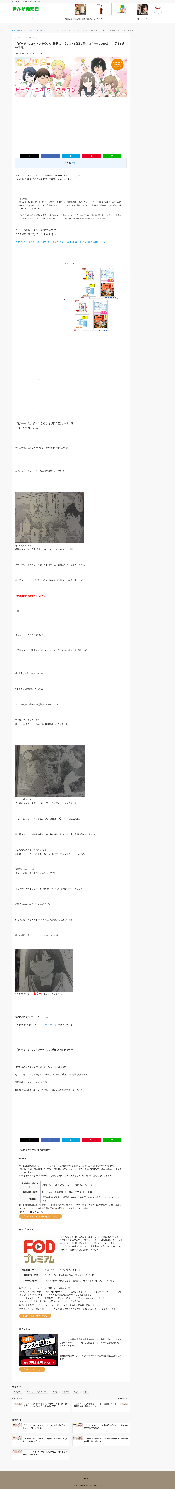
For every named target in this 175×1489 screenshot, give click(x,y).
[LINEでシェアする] (112, 156)
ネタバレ (19, 1392)
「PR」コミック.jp (32, 1369)
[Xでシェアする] (29, 156)
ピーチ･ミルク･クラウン (26, 38)
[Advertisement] (70, 122)
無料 (86, 1392)
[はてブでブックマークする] (71, 156)
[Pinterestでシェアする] (91, 1140)
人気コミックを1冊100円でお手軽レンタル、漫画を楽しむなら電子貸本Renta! (60, 242)
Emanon (98, 1485)
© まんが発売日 (79, 1485)
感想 (56, 1392)
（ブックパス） (48, 1024)
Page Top (87, 1478)
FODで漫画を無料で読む (35, 1315)
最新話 (66, 1392)
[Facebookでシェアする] (50, 156)
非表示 (74, 163)
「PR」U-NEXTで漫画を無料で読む (40, 1216)
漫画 (77, 1392)
